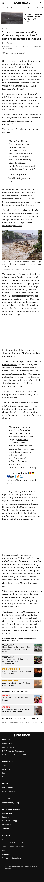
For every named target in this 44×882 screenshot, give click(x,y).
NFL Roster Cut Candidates (13, 751)
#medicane (14, 446)
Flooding (34, 718)
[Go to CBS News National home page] (22, 3)
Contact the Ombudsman (12, 858)
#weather (25, 427)
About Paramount (9, 839)
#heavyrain (14, 464)
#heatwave (22, 439)
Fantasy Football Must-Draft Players (16, 755)
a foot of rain (13, 205)
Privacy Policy (7, 787)
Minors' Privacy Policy (10, 803)
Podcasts (5, 817)
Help (4, 850)
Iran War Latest (8, 747)
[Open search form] (41, 3)
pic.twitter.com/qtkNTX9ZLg (22, 467)
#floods (16, 452)
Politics (37, 8)
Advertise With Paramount (12, 843)
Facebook (6, 769)
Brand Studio (7, 825)
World (30, 8)
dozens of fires (9, 630)
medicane (23, 504)
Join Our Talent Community (13, 847)
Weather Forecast (13, 718)
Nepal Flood (20, 8)
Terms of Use (7, 799)
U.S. (3, 8)
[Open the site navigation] (8, 3)
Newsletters (7, 813)
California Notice (8, 791)
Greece (26, 718)
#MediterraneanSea (18, 458)
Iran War (10, 8)
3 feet (23, 199)
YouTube (5, 765)
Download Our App (9, 821)
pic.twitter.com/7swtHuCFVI (22, 169)
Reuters (6, 350)
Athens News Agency (12, 299)
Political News (7, 743)
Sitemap (5, 828)
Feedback (6, 854)
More (14, 640)
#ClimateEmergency (18, 461)
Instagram (6, 773)
